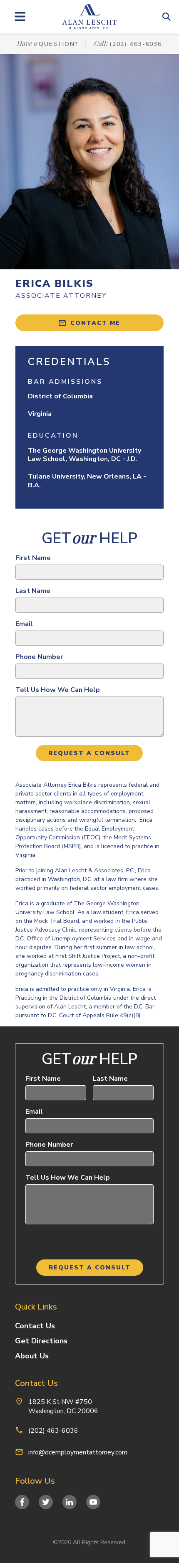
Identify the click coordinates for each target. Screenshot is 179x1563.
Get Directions (41, 1341)
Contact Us (35, 1326)
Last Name (32, 590)
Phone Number (39, 656)
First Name (33, 557)
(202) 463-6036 (135, 44)
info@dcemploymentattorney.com (77, 1452)
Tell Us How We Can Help (57, 689)
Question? (58, 44)
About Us (32, 1356)
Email (24, 623)
